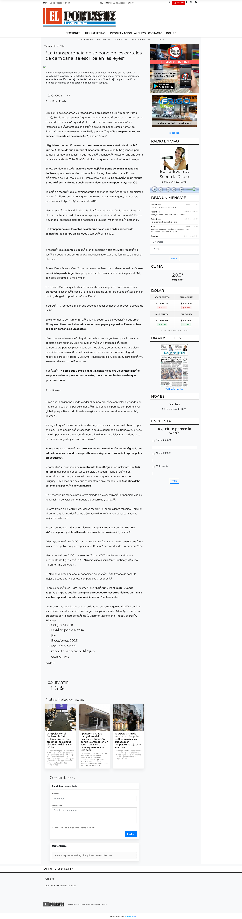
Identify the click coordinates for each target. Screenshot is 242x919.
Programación (121, 33)
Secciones (73, 33)
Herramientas (95, 33)
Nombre (55, 794)
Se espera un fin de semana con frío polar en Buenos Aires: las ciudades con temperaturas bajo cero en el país (128, 740)
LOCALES (170, 33)
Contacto (155, 33)
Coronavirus (85, 39)
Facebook (174, 132)
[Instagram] (192, 2)
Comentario (57, 805)
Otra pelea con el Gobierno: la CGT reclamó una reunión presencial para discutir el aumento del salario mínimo (59, 740)
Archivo (140, 33)
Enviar (130, 834)
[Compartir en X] (57, 688)
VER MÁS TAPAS (174, 388)
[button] (169, 2)
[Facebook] (187, 2)
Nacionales (121, 39)
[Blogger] (197, 2)
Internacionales (141, 39)
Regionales (103, 39)
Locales (159, 39)
